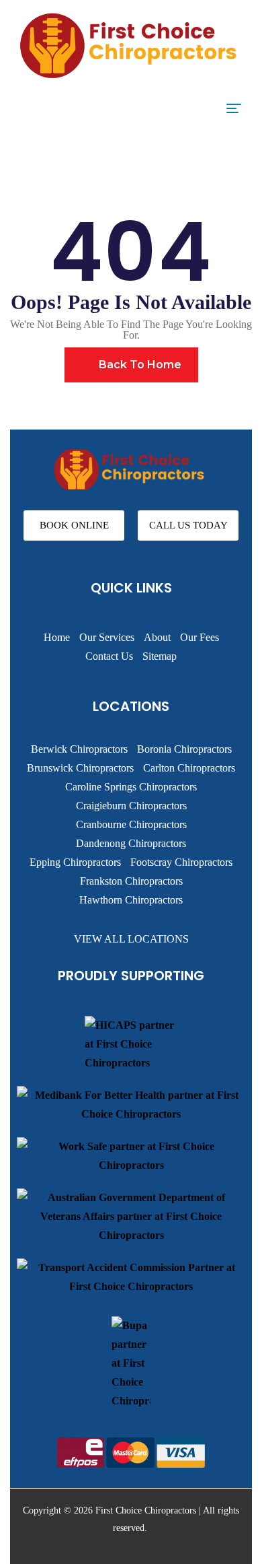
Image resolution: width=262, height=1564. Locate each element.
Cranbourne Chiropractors (131, 824)
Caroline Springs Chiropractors (131, 786)
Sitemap (159, 656)
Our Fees (199, 637)
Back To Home (138, 364)
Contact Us (109, 656)
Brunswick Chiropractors (80, 768)
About (157, 637)
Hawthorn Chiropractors (131, 900)
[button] (74, 525)
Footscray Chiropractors (181, 862)
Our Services (106, 637)
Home (57, 637)
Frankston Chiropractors (131, 881)
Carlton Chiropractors (189, 768)
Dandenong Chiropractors (131, 843)
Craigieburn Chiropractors (131, 805)
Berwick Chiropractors (79, 749)
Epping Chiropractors (75, 862)
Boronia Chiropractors (184, 749)
